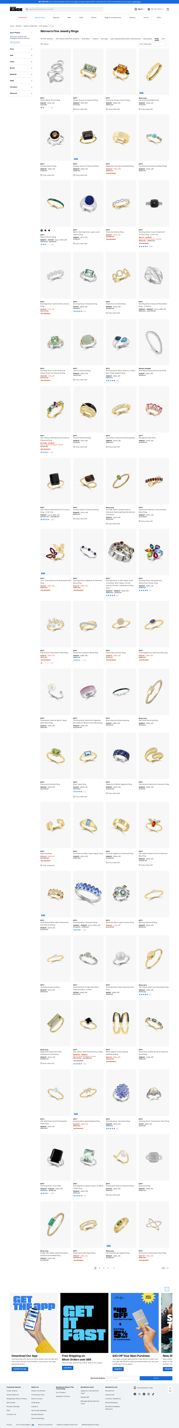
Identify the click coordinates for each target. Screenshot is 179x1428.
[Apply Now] (135, 1323)
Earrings (104, 39)
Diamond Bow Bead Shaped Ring (86, 1121)
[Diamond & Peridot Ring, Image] (55, 756)
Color (12, 62)
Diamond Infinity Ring (115, 232)
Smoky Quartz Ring (48, 166)
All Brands (35, 1402)
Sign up (156, 1378)
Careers (34, 1406)
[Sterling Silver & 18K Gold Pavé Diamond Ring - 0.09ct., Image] (88, 958)
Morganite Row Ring (147, 438)
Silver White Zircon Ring (50, 100)
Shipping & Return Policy (17, 1398)
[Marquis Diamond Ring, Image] (154, 894)
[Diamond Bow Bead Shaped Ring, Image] (88, 1092)
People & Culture (63, 1396)
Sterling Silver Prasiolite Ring (85, 304)
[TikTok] (153, 1394)
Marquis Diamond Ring (148, 922)
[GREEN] (41, 230)
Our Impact (61, 1392)
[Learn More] (84, 1323)
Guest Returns (13, 1395)
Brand (12, 68)
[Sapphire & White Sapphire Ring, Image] (121, 756)
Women (56, 17)
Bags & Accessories (113, 17)
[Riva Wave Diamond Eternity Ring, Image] (154, 342)
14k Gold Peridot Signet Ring (117, 1253)
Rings (157, 39)
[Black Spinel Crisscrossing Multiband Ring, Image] (121, 1023)
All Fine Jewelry (46, 39)
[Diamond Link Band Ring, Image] (121, 275)
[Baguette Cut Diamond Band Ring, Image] (121, 137)
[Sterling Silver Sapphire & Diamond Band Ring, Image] (88, 552)
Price (12, 49)
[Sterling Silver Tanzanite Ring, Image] (88, 894)
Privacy (9, 1425)
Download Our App (19, 1369)
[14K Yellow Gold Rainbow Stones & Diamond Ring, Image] (55, 409)
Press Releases (111, 1402)
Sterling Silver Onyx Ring (50, 1186)
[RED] (45, 230)
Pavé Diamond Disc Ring (116, 653)
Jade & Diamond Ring (81, 370)
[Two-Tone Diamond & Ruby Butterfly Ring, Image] (55, 552)
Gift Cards (11, 1402)
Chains (95, 39)
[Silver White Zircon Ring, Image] (55, 71)
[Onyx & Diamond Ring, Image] (88, 409)
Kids (81, 17)
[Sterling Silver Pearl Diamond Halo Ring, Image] (121, 958)
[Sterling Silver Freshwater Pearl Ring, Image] (154, 1092)
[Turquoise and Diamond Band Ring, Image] (154, 137)
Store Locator (37, 1398)
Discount (13, 93)
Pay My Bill (85, 1397)
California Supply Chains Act (67, 1425)
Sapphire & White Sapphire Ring (119, 784)
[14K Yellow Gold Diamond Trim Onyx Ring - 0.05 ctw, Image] (55, 481)
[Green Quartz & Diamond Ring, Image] (88, 71)
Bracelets (86, 39)
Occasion (13, 87)
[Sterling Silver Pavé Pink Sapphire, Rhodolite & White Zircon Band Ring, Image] (88, 692)
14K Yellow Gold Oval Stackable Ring (153, 987)
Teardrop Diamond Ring (49, 987)
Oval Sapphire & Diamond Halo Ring (153, 653)
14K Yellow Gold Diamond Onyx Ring (88, 1052)
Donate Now (169, 1369)
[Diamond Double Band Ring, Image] (88, 1224)
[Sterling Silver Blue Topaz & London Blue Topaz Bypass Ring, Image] (121, 342)
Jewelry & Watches (30, 26)
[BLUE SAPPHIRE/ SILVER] (49, 230)
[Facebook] (135, 1394)
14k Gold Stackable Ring (149, 100)
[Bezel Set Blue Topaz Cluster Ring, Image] (121, 894)
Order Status (12, 1391)
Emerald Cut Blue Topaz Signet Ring (88, 853)
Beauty (132, 17)
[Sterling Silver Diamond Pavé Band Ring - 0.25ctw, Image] (154, 275)
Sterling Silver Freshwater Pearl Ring (154, 1121)
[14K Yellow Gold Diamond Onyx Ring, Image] (88, 1023)
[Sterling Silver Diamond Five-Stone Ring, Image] (55, 275)
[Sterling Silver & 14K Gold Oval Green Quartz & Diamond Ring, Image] (55, 342)
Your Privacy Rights (23, 1425)
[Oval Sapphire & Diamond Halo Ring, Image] (154, 624)
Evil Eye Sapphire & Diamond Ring (119, 853)
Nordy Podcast (37, 1414)
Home (146, 17)
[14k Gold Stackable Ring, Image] (154, 71)
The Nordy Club (37, 1395)
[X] (139, 1394)
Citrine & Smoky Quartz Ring (118, 100)
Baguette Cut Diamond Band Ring (119, 166)
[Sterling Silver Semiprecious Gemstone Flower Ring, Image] (154, 552)
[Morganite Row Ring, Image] (154, 409)
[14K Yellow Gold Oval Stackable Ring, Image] (154, 958)
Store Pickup (15, 32)
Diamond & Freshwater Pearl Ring (54, 653)
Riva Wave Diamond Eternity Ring (152, 370)
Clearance (22, 17)
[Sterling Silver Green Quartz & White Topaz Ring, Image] (88, 1157)
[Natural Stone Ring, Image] (55, 203)
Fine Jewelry (43, 26)
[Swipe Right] (167, 1289)
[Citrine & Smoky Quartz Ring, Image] (121, 71)
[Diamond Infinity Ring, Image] (121, 203)
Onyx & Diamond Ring (82, 438)
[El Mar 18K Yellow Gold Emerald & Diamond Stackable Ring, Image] (55, 1224)
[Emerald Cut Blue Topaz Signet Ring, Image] (88, 825)
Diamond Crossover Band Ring (85, 653)
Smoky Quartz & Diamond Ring (86, 166)
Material (13, 74)
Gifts (159, 17)
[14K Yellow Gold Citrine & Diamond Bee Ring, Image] (154, 825)
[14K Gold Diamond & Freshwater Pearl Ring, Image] (55, 1092)
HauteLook (109, 1395)
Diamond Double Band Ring (84, 1253)
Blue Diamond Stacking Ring (117, 720)
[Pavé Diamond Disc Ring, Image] (121, 624)
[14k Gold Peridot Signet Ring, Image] (121, 1224)
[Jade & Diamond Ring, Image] (88, 342)
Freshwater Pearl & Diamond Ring (120, 1186)
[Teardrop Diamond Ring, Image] (55, 958)
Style (12, 80)
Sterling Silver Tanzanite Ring (85, 922)
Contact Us (11, 1414)
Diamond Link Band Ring (116, 304)
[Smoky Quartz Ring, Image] (55, 137)
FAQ (8, 1410)
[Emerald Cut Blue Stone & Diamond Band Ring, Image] (154, 1023)
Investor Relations (113, 1398)
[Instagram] (148, 1394)
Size (11, 55)
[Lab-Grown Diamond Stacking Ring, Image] (121, 409)
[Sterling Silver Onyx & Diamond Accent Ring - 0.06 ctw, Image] (154, 203)
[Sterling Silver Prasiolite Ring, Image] (88, 275)
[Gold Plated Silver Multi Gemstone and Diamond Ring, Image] (55, 894)
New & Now (40, 17)
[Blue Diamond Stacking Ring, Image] (121, 692)
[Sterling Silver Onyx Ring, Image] (55, 1157)
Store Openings (37, 1418)
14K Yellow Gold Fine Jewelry (67, 39)
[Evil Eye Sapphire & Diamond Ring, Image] (121, 825)
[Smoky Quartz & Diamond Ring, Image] (88, 137)
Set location (15, 42)
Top (170, 1391)
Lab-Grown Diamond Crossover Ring (154, 784)
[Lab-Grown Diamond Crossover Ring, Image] (154, 756)
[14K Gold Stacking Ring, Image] (154, 692)
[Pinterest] (144, 1394)
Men (69, 17)
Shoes (93, 17)
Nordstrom (109, 1391)
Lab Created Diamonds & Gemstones (125, 39)
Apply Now (136, 1)
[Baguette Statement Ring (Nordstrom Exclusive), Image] (55, 1023)
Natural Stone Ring (48, 237)
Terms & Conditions (45, 1425)
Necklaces (147, 39)
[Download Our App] (34, 1323)
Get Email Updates (39, 1410)
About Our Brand (38, 1391)
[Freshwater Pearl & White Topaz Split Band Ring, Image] (55, 692)
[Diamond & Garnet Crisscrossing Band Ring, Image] (154, 481)
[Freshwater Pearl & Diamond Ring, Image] (121, 1157)
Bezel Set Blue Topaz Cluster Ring (120, 922)
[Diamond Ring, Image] (55, 825)
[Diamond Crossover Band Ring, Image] (88, 624)
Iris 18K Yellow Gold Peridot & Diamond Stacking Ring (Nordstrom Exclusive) (120, 512)
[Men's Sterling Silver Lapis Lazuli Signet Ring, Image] (88, 203)
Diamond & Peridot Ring (50, 784)
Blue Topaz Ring (79, 784)
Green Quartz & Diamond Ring (85, 100)
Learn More (67, 1367)
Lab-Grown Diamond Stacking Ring (120, 438)
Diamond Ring (46, 853)
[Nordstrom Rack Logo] (16, 9)
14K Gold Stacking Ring (148, 720)
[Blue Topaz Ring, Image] (88, 756)
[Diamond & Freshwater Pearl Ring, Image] (55, 624)
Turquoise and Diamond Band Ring (153, 166)
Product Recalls (13, 1406)
